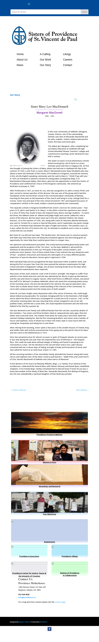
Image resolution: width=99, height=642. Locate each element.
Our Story (45, 65)
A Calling (45, 54)
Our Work (45, 59)
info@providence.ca (27, 597)
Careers (67, 59)
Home (20, 54)
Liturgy (67, 54)
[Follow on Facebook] (49, 629)
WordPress (43, 622)
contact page (60, 602)
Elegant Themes (24, 622)
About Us (22, 59)
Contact (67, 65)
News (20, 65)
